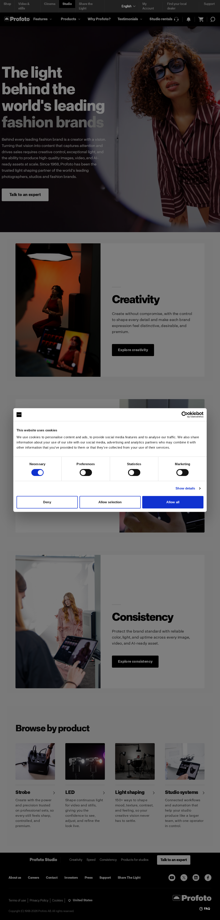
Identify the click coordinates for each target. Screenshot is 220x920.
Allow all (172, 502)
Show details (185, 488)
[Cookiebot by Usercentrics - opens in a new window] (184, 414)
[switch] (86, 472)
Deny (47, 502)
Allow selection (110, 502)
